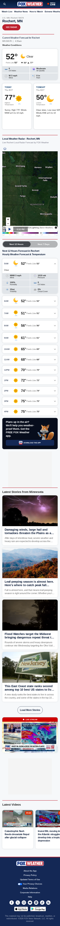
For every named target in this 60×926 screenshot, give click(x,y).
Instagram (24, 902)
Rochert (14, 18)
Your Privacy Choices (32, 884)
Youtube (30, 902)
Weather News (21, 11)
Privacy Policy (30, 875)
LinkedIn (36, 902)
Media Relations (30, 888)
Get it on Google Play (38, 909)
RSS (48, 902)
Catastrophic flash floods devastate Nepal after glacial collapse (17, 834)
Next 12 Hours (16, 244)
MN (8, 18)
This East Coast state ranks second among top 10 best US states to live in (29, 690)
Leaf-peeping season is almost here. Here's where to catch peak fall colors (29, 585)
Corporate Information (30, 892)
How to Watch (36, 11)
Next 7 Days (44, 244)
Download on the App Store (21, 909)
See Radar (11, 27)
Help (30, 897)
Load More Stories (30, 710)
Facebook (11, 902)
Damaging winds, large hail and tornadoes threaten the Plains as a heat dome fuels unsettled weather (28, 533)
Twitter (18, 902)
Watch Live (7, 11)
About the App (30, 871)
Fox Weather (30, 4)
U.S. (4, 18)
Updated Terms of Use (30, 879)
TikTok (42, 902)
